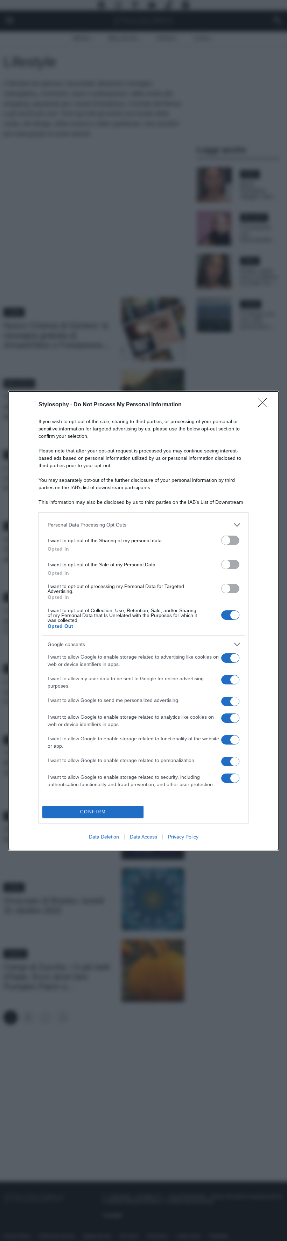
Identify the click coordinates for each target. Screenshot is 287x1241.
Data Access (143, 837)
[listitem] (143, 525)
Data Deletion (104, 837)
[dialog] (143, 620)
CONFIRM (93, 811)
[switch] (230, 540)
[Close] (264, 405)
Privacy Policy (183, 837)
